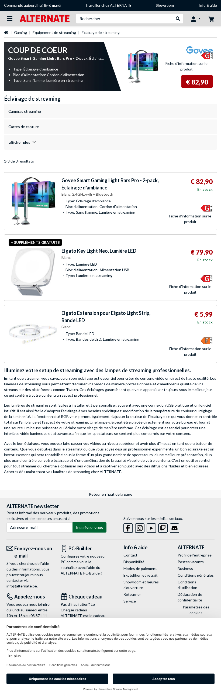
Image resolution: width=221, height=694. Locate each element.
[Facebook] (128, 527)
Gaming (20, 32)
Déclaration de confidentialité (190, 597)
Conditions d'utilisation (187, 585)
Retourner (132, 594)
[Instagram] (139, 527)
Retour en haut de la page (110, 494)
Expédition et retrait (140, 575)
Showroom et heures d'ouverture (141, 585)
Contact (130, 555)
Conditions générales (196, 575)
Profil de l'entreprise (195, 555)
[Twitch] (163, 527)
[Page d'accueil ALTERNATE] (45, 18)
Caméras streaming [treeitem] (24, 111)
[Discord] (174, 527)
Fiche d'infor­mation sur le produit (186, 66)
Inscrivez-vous (89, 527)
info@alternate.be (21, 586)
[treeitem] (110, 142)
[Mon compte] (195, 18)
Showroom (165, 5)
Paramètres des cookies (196, 610)
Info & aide (208, 5)
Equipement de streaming (54, 32)
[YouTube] (151, 527)
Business (185, 568)
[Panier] (211, 18)
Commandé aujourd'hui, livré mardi (32, 5)
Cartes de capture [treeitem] (23, 126)
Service (129, 601)
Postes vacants (191, 561)
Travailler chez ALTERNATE (108, 5)
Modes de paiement (140, 568)
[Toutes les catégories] (9, 18)
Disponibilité (133, 561)
